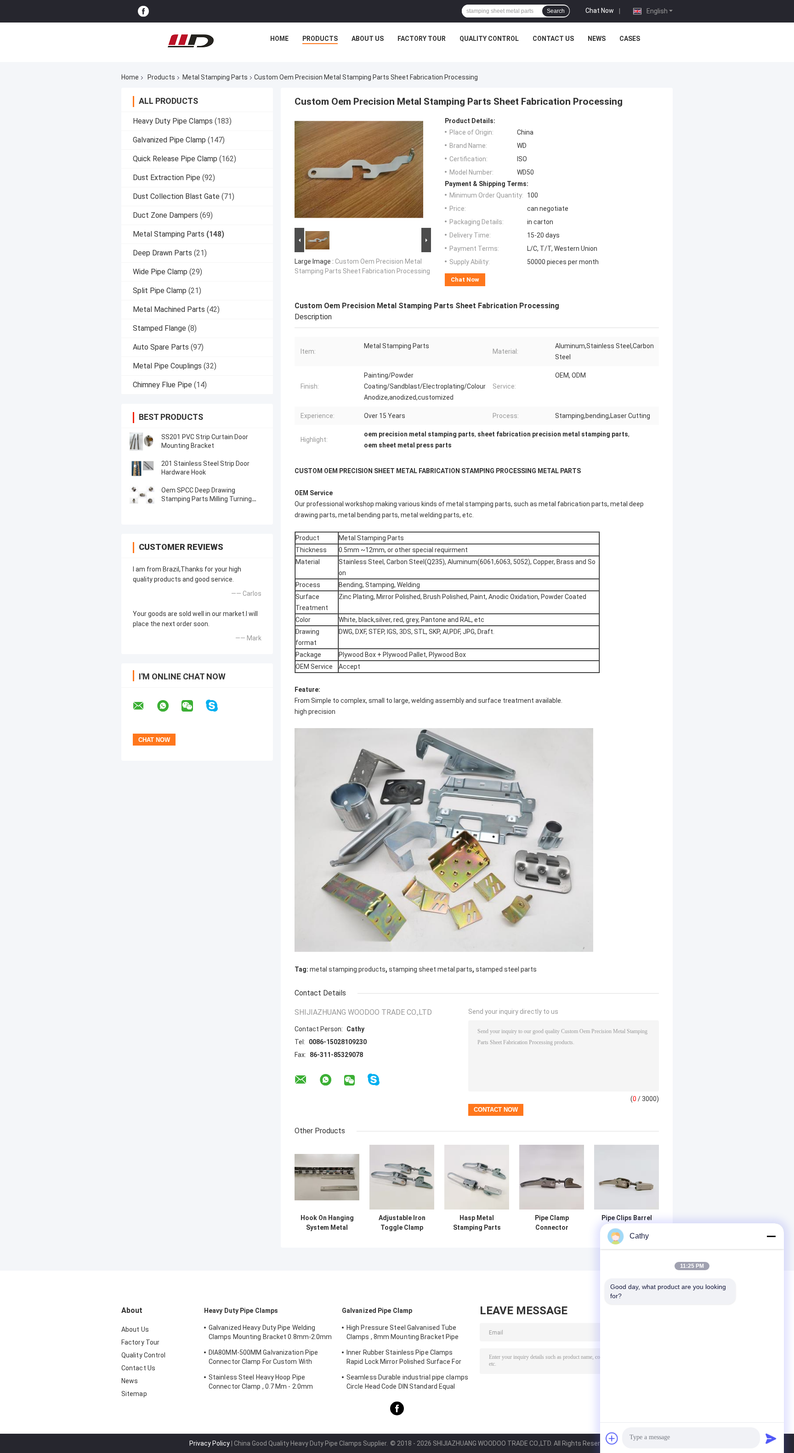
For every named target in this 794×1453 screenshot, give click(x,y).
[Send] (771, 1438)
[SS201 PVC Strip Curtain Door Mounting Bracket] (142, 441)
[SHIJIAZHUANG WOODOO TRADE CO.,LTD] (190, 41)
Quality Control (489, 38)
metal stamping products (348, 969)
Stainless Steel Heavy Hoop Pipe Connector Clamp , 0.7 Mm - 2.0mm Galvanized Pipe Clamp (261, 1383)
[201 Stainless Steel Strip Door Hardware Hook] (142, 468)
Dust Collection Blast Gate (176, 196)
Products (320, 38)
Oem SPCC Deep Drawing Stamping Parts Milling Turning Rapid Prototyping (206, 498)
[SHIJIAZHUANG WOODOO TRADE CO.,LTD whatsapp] (168, 706)
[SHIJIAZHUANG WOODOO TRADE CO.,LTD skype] (217, 706)
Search (556, 11)
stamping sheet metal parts (430, 969)
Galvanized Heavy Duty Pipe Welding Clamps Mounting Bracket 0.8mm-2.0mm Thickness (270, 1333)
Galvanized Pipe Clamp (169, 140)
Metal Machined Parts (169, 309)
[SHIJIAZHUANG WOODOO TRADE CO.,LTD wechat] (192, 706)
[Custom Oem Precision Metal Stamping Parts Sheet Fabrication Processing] (359, 171)
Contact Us (553, 38)
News (597, 38)
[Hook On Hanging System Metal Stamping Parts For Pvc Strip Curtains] (327, 1177)
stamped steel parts (506, 969)
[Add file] (612, 1438)
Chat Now (599, 10)
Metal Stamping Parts (215, 77)
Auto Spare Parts (161, 347)
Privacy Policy (209, 1443)
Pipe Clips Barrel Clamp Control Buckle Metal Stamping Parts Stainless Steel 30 (626, 1223)
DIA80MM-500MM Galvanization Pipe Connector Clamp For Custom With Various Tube (263, 1358)
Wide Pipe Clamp (160, 271)
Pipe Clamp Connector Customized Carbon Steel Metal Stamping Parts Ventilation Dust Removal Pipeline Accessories (552, 1223)
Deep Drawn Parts (162, 253)
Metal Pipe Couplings (167, 366)
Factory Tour (421, 38)
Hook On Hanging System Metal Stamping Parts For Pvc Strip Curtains (327, 1223)
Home (279, 38)
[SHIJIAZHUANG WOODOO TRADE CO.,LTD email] (144, 706)
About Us (368, 38)
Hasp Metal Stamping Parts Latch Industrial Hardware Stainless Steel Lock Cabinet (477, 1223)
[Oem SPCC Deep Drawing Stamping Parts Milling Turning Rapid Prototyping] (142, 495)
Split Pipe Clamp (160, 290)
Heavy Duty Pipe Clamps (173, 121)
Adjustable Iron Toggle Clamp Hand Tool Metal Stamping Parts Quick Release (402, 1223)
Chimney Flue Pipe (162, 384)
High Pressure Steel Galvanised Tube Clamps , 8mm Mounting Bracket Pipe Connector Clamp (402, 1333)
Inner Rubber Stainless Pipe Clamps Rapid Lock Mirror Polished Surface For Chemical (403, 1358)
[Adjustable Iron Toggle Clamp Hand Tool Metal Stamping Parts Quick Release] (401, 1177)
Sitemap (134, 1393)
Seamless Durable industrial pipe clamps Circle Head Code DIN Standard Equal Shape (407, 1383)
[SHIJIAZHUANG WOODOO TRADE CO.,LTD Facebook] (143, 11)
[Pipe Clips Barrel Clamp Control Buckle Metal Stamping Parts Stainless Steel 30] (626, 1177)
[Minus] (771, 1236)
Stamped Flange (159, 328)
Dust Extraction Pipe (166, 177)
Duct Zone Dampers (165, 215)
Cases (629, 38)
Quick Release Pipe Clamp (175, 158)
